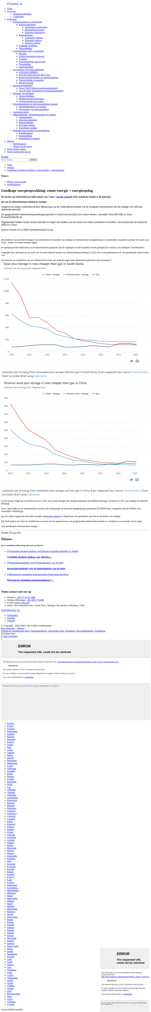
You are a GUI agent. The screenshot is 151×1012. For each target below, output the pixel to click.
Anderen (23, 59)
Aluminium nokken (34, 38)
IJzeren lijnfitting (27, 96)
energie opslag (63, 197)
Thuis (9, 8)
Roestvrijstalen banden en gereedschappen (38, 77)
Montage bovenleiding (23, 93)
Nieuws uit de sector (22, 146)
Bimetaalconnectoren (34, 30)
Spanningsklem (26, 67)
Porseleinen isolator (28, 128)
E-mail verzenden (9, 636)
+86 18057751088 (35, 600)
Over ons (11, 11)
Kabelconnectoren (27, 24)
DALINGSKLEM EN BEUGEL (34, 75)
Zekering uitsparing (28, 120)
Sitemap (20, 628)
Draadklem (100, 631)
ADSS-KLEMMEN (28, 72)
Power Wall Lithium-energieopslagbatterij (38, 88)
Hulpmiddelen (25, 48)
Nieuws (10, 141)
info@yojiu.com (22, 602)
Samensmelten (25, 117)
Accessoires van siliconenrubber (34, 109)
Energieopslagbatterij (23, 85)
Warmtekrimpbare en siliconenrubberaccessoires (35, 104)
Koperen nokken (32, 43)
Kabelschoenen (26, 35)
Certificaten (18, 16)
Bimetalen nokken (33, 40)
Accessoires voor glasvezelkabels (28, 69)
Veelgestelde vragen (16, 149)
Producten (12, 19)
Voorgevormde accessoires (31, 80)
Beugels (22, 53)
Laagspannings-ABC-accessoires (28, 51)
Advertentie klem (56, 631)
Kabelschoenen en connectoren (27, 22)
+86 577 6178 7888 (25, 597)
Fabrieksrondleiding (22, 14)
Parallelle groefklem (28, 45)
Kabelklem (70, 631)
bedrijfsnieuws (20, 144)
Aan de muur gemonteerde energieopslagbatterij (41, 91)
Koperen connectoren (35, 32)
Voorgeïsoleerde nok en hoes (32, 61)
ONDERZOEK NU (10, 610)
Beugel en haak (26, 83)
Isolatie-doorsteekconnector (31, 56)
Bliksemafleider (26, 122)
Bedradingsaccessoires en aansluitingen (31, 130)
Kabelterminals (26, 133)
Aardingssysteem (21, 112)
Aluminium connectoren (36, 27)
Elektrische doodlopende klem (15, 631)
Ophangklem (25, 64)
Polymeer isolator (27, 125)
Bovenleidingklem (85, 631)
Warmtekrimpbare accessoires (32, 106)
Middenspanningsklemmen (31, 98)
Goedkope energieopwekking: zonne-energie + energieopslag (35, 170)
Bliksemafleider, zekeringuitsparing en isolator (34, 114)
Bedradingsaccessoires (29, 138)
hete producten (8, 628)
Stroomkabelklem (39, 631)
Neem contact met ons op (19, 152)
